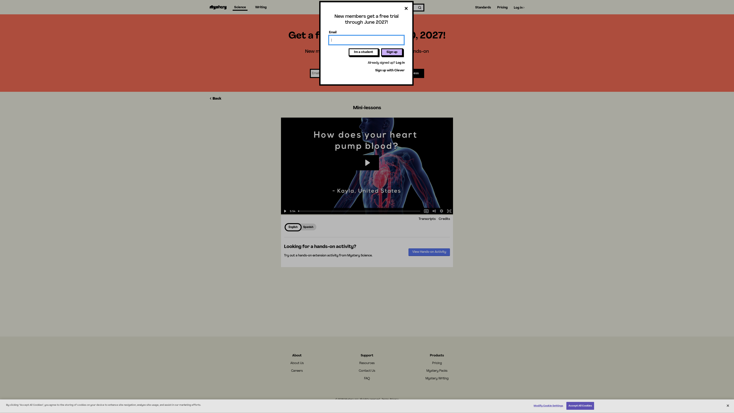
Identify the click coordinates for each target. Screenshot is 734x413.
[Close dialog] (406, 9)
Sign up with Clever (390, 70)
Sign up (391, 52)
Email (333, 32)
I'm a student (363, 52)
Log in (400, 62)
